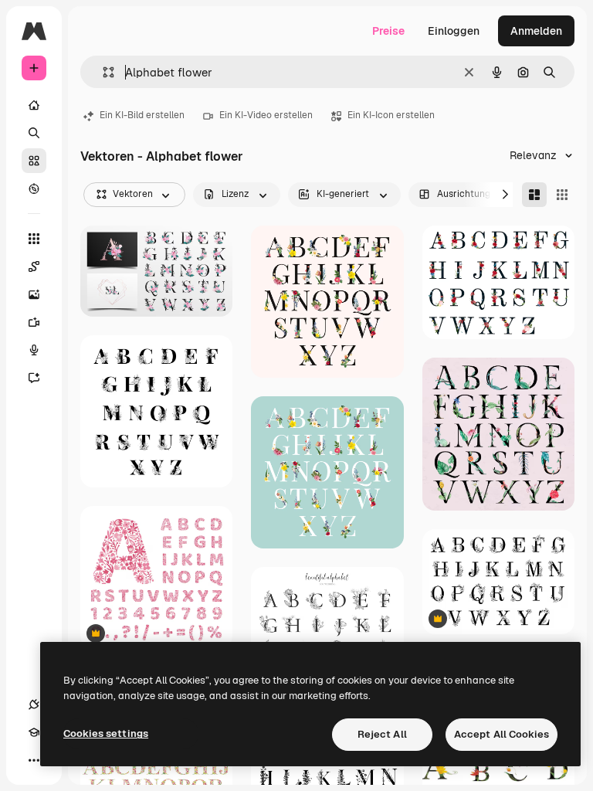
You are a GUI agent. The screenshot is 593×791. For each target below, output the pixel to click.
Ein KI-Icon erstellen (391, 115)
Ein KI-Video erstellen (266, 115)
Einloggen (453, 31)
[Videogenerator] (34, 322)
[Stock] (34, 160)
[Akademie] (34, 732)
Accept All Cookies (501, 734)
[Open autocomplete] (102, 72)
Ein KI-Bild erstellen (142, 115)
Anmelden (536, 31)
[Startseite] (34, 105)
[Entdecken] (34, 188)
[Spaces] (34, 266)
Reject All (382, 734)
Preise (388, 31)
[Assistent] (34, 377)
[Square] (562, 194)
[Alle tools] (34, 238)
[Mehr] (34, 760)
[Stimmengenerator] (34, 350)
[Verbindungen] (34, 704)
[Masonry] (534, 194)
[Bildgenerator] (34, 294)
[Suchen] (34, 133)
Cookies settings (105, 733)
